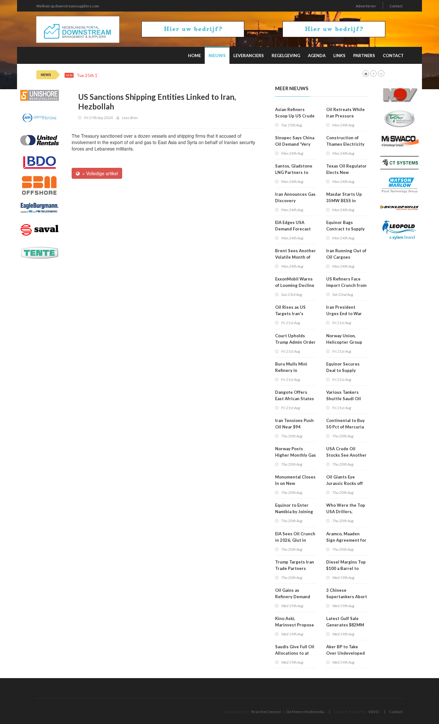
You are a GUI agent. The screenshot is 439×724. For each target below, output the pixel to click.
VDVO (373, 711)
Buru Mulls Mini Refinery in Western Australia (294, 370)
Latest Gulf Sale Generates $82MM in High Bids (345, 625)
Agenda (317, 55)
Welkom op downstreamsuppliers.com (67, 6)
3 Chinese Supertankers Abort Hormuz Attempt (346, 597)
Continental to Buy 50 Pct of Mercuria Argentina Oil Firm (345, 427)
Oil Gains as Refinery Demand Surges (292, 597)
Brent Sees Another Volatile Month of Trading (295, 257)
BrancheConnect (266, 711)
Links (339, 55)
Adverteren (366, 6)
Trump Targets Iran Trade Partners (294, 565)
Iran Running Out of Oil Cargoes (346, 254)
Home (194, 55)
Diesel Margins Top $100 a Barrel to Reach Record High (346, 568)
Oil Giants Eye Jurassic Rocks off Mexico (344, 483)
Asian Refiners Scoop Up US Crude (295, 112)
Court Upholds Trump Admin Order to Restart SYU (295, 342)
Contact (396, 6)
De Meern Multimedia (305, 711)
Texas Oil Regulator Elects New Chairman (346, 172)
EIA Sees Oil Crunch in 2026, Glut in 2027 (295, 540)
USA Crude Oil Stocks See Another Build (346, 455)
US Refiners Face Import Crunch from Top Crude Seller (346, 285)
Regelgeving (286, 55)
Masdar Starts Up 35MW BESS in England (344, 201)
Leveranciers (248, 55)
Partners (364, 55)
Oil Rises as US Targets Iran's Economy (290, 314)
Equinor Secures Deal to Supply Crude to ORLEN (343, 370)
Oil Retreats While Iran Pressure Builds (345, 116)
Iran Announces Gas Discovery (295, 197)
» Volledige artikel (99, 173)
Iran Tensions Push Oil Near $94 (294, 423)
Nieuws (217, 55)
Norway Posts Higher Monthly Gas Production (295, 455)
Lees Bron (130, 117)
